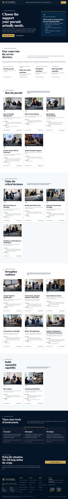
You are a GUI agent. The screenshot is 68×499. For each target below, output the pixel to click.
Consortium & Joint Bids (11, 331)
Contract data (48, 2)
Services (27, 2)
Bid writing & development (23, 482)
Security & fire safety (32, 489)
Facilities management (32, 482)
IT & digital (30, 484)
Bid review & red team (22, 484)
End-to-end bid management (23, 480)
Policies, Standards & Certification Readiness (54, 332)
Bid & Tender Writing (32, 114)
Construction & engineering (33, 480)
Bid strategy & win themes (23, 489)
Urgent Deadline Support (33, 150)
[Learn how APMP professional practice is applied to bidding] (52, 489)
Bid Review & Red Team (33, 205)
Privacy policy (50, 496)
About (43, 2)
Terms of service (55, 496)
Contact (63, 2)
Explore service (19, 130)
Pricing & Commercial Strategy (53, 206)
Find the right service (8, 35)
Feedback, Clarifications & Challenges (12, 241)
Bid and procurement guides (43, 484)
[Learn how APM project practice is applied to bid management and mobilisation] (58, 489)
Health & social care (32, 487)
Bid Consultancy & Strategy (9, 206)
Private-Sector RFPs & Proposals (10, 151)
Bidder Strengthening (32, 331)
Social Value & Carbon (53, 296)
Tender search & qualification (23, 487)
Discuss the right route (55, 462)
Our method (40, 482)
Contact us (40, 489)
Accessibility (64, 496)
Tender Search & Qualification (9, 296)
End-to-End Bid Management (8, 115)
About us (40, 480)
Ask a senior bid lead (20, 35)
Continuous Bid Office (32, 389)
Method (31, 2)
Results (39, 2)
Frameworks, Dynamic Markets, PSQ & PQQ (32, 296)
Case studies (41, 487)
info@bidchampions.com (53, 484)
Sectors (35, 2)
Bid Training (7, 389)
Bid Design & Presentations (51, 115)
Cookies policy (60, 496)
